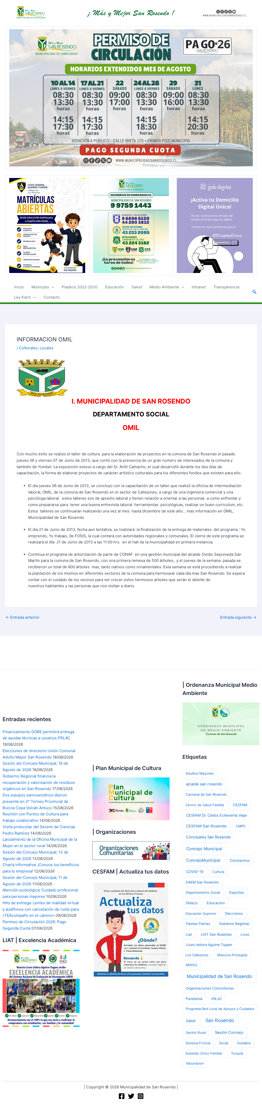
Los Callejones (197, 955)
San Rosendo (219, 1020)
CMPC (241, 826)
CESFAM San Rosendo (206, 826)
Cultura (218, 872)
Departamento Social (203, 892)
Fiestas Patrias (198, 924)
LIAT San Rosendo (216, 934)
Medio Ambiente (164, 287)
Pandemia (194, 998)
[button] (51, 287)
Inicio (19, 287)
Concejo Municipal (204, 848)
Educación (114, 287)
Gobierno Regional (234, 924)
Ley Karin (22, 297)
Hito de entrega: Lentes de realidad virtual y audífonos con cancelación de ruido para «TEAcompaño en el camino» (41, 909)
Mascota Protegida (232, 955)
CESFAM (240, 805)
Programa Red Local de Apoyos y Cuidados (220, 1009)
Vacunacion (195, 1063)
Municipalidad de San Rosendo (219, 976)
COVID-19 (194, 871)
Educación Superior (200, 913)
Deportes (236, 892)
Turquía (237, 1053)
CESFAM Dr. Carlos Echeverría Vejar (216, 815)
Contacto (51, 297)
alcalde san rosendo (204, 784)
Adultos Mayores (200, 773)
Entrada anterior (22, 617)
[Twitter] (131, 1096)
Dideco (192, 903)
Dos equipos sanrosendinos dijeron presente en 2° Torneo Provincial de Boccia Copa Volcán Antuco (35, 801)
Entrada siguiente (238, 617)
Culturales (28, 347)
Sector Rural (196, 1032)
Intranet (199, 287)
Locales (46, 347)
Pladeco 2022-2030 (79, 287)
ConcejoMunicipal (203, 860)
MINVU (191, 965)
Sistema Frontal (197, 1043)
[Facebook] (121, 1096)
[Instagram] (140, 1096)
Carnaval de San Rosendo (206, 794)
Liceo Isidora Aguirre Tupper (209, 945)
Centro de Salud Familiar (204, 805)
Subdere (244, 1043)
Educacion (216, 903)
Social (223, 1043)
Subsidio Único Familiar (203, 1053)
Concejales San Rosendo (208, 837)
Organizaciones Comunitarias (210, 988)
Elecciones (234, 913)
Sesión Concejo (229, 1032)
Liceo (245, 934)
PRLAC (216, 999)
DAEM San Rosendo (202, 882)
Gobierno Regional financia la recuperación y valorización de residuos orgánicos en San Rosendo (39, 782)
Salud (137, 287)
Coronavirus (240, 860)
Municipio (40, 287)
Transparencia (226, 287)
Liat (189, 934)
